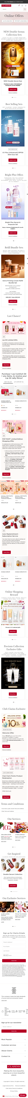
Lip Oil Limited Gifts (7, 21)
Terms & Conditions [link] (12, 92)
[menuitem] (19, 5)
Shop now (6, 746)
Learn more (4, 1000)
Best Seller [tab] (8, 381)
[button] (14, 1039)
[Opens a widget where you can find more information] (23, 1095)
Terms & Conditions (20, 1085)
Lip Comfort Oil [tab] (19, 381)
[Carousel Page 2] (13, 97)
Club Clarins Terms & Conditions (14, 1088)
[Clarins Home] (6, 5)
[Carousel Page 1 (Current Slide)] (12, 97)
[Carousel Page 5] (15, 891)
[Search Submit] (25, 9)
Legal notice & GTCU (8, 1085)
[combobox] (14, 1096)
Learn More (7, 552)
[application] (13, 619)
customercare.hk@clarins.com (11, 975)
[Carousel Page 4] (15, 97)
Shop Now (6, 364)
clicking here (19, 976)
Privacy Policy (14, 1091)
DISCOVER (13, 885)
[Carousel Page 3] (14, 97)
